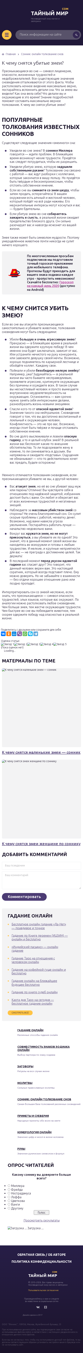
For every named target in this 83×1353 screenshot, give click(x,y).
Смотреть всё (20, 1012)
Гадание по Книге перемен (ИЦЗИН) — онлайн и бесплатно (40, 937)
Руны (21, 1148)
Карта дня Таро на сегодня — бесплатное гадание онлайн (33, 1001)
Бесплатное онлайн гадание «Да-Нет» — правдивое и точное (39, 926)
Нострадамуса (21, 1193)
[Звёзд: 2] (20, 644)
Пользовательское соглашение (43, 1290)
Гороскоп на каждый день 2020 (50, 284)
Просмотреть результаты (42, 1220)
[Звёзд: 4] (46, 644)
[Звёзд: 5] (60, 644)
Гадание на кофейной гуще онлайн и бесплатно (39, 971)
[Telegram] (35, 633)
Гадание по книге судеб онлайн (35, 992)
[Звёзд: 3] (33, 644)
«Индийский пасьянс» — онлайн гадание (35, 948)
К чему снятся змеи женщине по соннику (41, 843)
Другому (17, 1208)
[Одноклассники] (8, 633)
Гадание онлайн (30, 1030)
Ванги (15, 1204)
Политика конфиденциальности (42, 1261)
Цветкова (18, 1200)
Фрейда (17, 1189)
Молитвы (24, 1083)
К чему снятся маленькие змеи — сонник (41, 752)
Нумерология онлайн (34, 1132)
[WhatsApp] (25, 633)
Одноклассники (45, 1307)
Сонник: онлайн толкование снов (44, 1099)
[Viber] (19, 633)
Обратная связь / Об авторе (41, 1254)
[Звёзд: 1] (7, 644)
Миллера (17, 1185)
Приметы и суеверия (33, 1115)
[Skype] (30, 633)
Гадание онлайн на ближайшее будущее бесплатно (34, 982)
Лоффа (16, 1197)
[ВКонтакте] (3, 633)
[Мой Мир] (14, 633)
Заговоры (25, 1066)
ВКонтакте (38, 1307)
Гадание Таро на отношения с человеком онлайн (33, 960)
